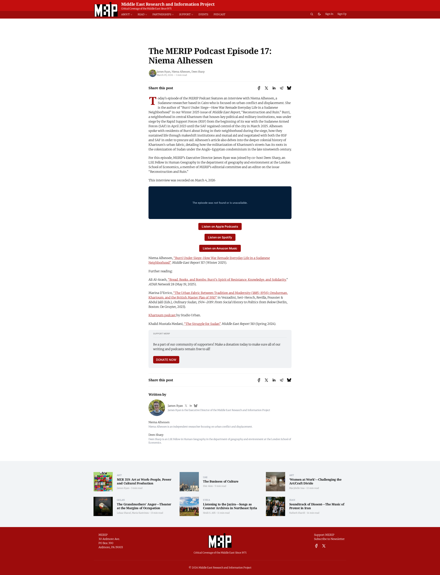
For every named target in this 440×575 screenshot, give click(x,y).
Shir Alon (208, 486)
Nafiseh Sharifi (297, 512)
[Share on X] (266, 88)
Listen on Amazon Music (220, 248)
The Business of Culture (220, 481)
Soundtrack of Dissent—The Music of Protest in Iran (316, 506)
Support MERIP (324, 534)
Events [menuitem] (203, 14)
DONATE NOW (166, 360)
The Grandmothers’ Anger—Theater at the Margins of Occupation (144, 506)
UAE (205, 477)
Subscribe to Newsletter (329, 539)
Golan (121, 500)
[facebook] (316, 546)
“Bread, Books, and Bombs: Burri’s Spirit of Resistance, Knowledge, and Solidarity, (227, 280)
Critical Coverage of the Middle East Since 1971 (146, 8)
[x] (323, 546)
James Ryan (163, 71)
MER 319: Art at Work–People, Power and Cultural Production (144, 481)
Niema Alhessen (181, 71)
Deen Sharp (198, 71)
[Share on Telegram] (281, 88)
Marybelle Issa (297, 488)
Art (119, 475)
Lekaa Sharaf (124, 512)
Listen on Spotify (220, 237)
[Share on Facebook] (259, 88)
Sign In (329, 13)
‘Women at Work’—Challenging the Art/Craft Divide (315, 481)
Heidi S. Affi (209, 512)
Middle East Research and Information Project (168, 4)
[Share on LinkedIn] (274, 88)
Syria (206, 500)
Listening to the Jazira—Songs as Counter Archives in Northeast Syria (230, 506)
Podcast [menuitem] (219, 14)
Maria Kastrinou (140, 512)
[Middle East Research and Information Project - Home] (106, 9)
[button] (128, 14)
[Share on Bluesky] (289, 88)
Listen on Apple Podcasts (220, 226)
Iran (292, 500)
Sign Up (341, 13)
